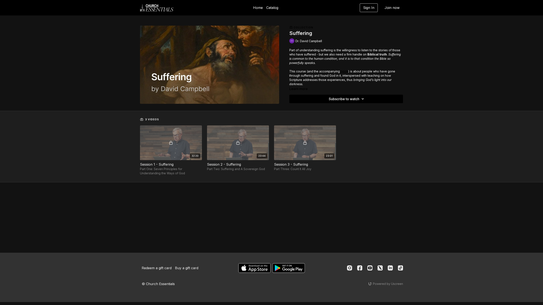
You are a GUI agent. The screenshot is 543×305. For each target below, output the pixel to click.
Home (258, 8)
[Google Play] (288, 268)
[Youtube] (369, 267)
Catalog (272, 8)
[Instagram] (349, 267)
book (344, 71)
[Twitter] (380, 267)
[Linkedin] (390, 267)
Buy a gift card (186, 268)
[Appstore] (254, 268)
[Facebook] (359, 267)
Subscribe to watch (344, 99)
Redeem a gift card (157, 268)
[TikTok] (400, 267)
